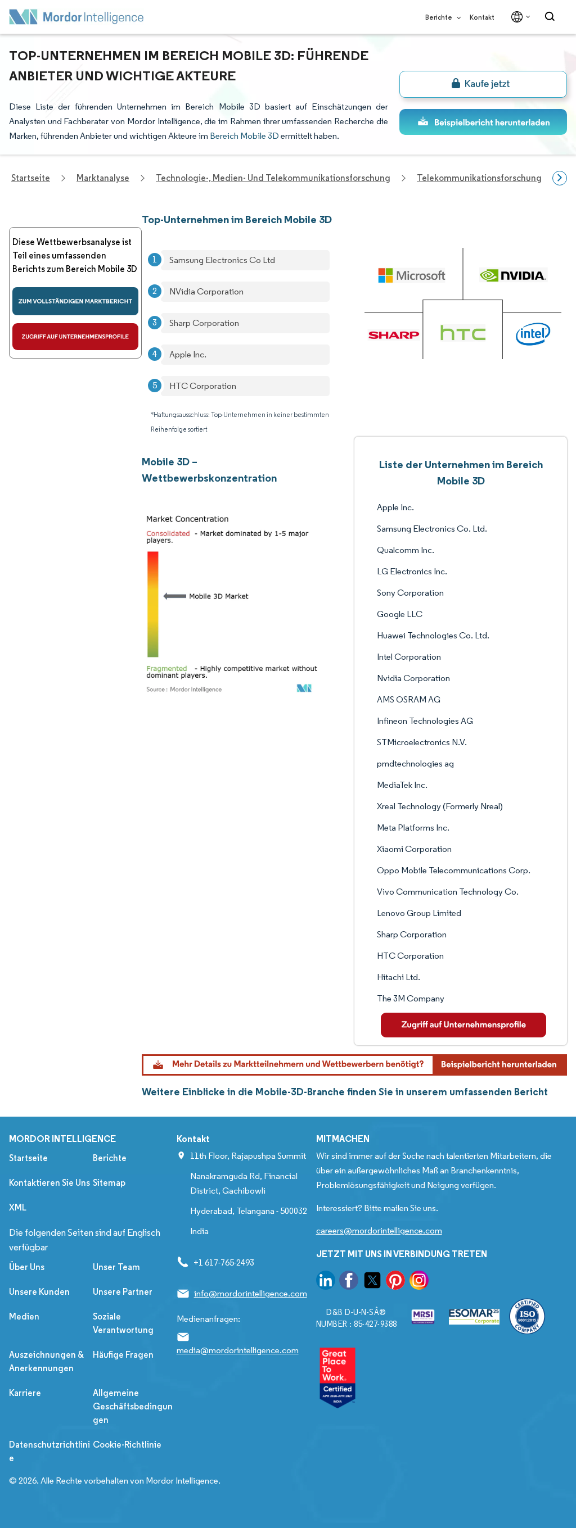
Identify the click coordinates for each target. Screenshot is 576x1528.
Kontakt (482, 17)
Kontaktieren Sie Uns (49, 1182)
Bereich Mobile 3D (244, 135)
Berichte (439, 17)
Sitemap (109, 1182)
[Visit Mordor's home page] (76, 16)
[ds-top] (483, 122)
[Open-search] (551, 17)
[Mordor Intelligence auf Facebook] (348, 1282)
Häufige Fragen (123, 1354)
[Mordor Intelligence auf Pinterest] (395, 1282)
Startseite (28, 1158)
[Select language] (518, 17)
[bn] (483, 84)
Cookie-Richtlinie (127, 1444)
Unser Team (116, 1267)
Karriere (25, 1393)
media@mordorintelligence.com (238, 1350)
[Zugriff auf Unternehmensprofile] (75, 336)
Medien (24, 1316)
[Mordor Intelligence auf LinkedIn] (325, 1282)
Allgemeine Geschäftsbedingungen (133, 1406)
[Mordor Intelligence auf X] (372, 1282)
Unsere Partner (122, 1291)
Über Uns (26, 1267)
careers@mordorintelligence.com (379, 1230)
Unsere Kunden (39, 1291)
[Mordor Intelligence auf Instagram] (419, 1282)
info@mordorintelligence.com (250, 1293)
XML (17, 1207)
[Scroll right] (559, 178)
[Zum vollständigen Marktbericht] (75, 301)
